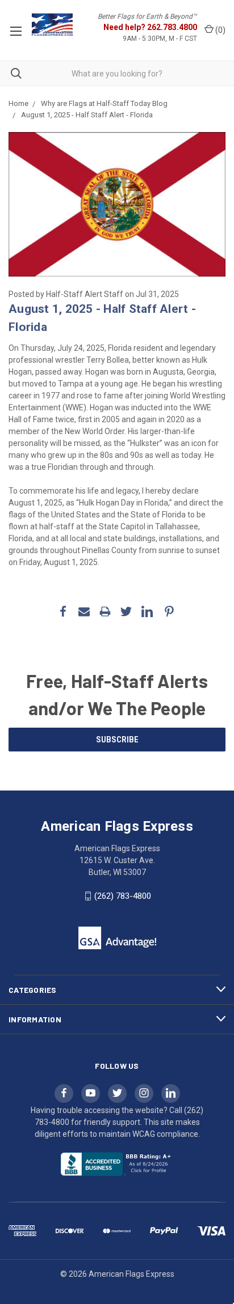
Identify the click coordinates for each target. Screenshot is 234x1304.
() (219, 30)
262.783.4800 (172, 27)
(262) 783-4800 (122, 896)
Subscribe (117, 739)
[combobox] (117, 73)
